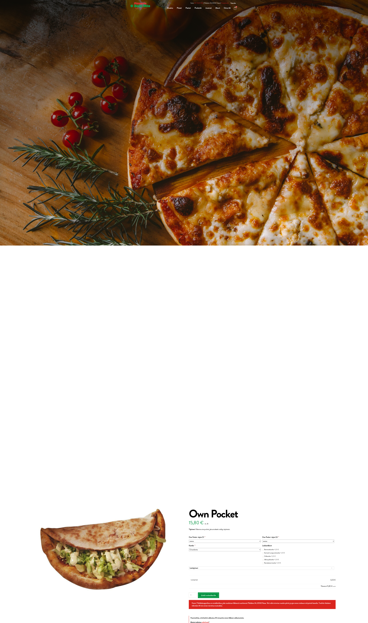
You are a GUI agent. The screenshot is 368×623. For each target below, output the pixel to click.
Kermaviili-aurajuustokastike (274, 553)
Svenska (233, 3)
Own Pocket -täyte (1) (197, 537)
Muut (217, 7)
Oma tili (227, 7)
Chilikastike (270, 556)
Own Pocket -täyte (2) (270, 537)
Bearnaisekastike (271, 549)
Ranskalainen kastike (272, 563)
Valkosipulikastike (271, 559)
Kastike (192, 546)
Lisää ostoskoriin (208, 595)
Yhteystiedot (225, 3)
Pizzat (179, 7)
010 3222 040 (198, 3)
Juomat (208, 7)
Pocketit (198, 7)
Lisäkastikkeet (267, 546)
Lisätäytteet (194, 568)
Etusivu (170, 7)
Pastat (188, 7)
